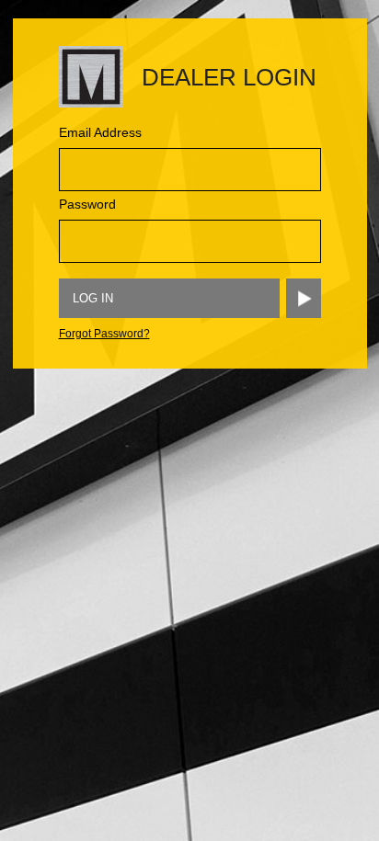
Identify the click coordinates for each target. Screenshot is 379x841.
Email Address (100, 132)
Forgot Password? (104, 333)
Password (87, 204)
